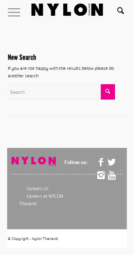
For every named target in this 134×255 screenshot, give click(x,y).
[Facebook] (101, 162)
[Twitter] (111, 162)
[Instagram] (101, 175)
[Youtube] (111, 175)
